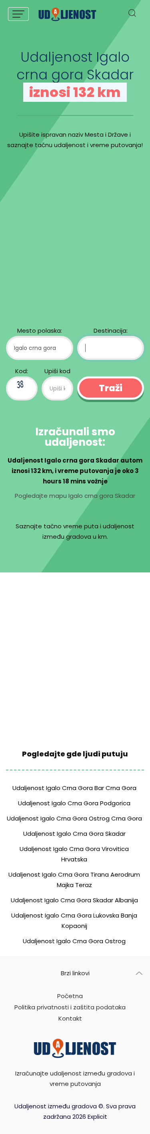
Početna (70, 996)
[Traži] (132, 15)
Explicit (97, 1116)
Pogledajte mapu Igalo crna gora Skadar (75, 495)
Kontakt (70, 1018)
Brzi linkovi (75, 973)
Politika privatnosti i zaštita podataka (70, 1007)
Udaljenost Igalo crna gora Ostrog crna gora (74, 818)
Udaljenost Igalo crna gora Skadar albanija (74, 900)
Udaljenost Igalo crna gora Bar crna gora (74, 788)
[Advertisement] (75, 240)
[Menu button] (18, 14)
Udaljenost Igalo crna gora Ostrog (74, 941)
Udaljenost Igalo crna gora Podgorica (74, 803)
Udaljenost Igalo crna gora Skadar (74, 833)
